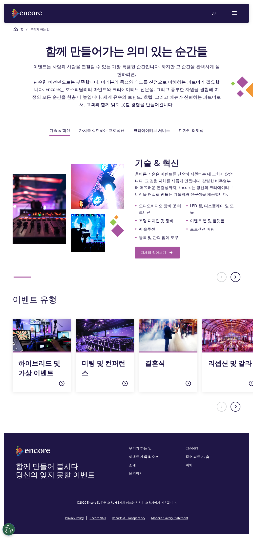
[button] (22, 277)
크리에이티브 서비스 (151, 130)
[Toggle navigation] (234, 13)
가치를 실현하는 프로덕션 (102, 130)
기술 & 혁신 (59, 130)
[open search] (213, 13)
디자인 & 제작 (191, 130)
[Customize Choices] (8, 529)
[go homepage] (27, 13)
